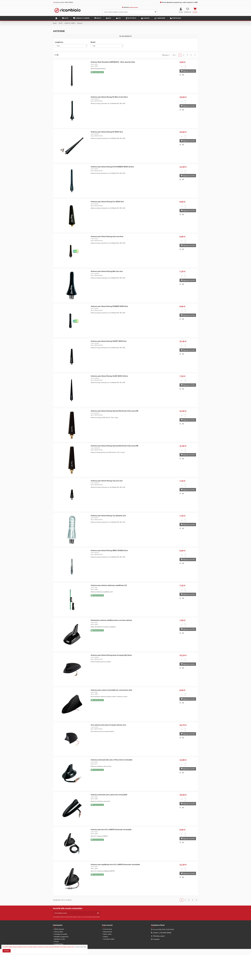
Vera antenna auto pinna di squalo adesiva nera (108, 725)
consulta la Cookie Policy (80, 946)
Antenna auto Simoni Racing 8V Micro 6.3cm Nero (109, 97)
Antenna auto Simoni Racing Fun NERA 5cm (107, 201)
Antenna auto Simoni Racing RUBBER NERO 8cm (109, 306)
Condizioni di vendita (60, 934)
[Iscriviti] (98, 913)
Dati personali (107, 931)
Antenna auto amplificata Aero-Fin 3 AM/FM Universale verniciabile (115, 864)
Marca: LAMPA (94, 66)
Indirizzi (105, 936)
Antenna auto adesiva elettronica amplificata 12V (109, 585)
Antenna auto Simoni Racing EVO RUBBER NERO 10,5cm (112, 167)
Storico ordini (107, 934)
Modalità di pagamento (61, 936)
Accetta (6, 950)
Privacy (56, 941)
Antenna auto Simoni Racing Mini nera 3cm (107, 271)
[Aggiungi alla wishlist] (181, 75)
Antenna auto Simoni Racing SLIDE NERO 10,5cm (109, 376)
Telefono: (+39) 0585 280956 (162, 932)
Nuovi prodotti (58, 931)
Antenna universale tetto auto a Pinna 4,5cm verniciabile (111, 760)
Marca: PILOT (94, 763)
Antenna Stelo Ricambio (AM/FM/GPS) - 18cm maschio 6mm (113, 62)
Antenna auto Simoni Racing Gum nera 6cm (107, 236)
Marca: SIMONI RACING (97, 101)
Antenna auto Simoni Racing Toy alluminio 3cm (108, 515)
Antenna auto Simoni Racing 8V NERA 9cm (107, 132)
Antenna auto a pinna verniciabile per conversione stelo (111, 690)
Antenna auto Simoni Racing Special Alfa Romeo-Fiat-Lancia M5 (114, 411)
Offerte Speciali (59, 929)
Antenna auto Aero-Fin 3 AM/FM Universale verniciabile (111, 829)
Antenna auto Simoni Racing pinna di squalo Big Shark (111, 655)
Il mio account (107, 929)
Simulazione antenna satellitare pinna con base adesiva (111, 620)
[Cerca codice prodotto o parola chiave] (155, 12)
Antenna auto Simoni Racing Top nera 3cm (107, 481)
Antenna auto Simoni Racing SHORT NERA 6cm (108, 341)
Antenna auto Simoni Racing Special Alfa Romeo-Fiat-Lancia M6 (114, 446)
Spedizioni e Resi (59, 939)
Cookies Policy (58, 944)
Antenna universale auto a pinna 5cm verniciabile (109, 795)
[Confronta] (183, 75)
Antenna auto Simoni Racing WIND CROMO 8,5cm (109, 550)
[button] (65, 18)
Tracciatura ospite (108, 939)
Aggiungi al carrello (189, 71)
